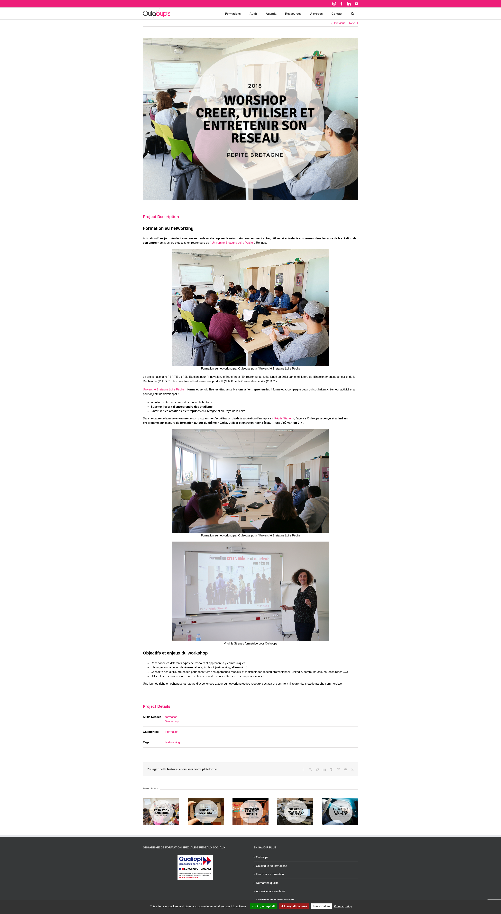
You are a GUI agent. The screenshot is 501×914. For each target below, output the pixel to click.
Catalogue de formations (271, 865)
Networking (172, 742)
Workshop (171, 721)
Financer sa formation (270, 874)
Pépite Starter (283, 418)
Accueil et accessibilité (270, 891)
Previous (339, 23)
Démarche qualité (267, 882)
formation (171, 716)
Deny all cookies (295, 906)
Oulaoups (262, 857)
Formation (171, 731)
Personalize (321, 906)
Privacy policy (343, 906)
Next (352, 23)
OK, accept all (265, 906)
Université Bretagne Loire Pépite (232, 242)
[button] (352, 13)
